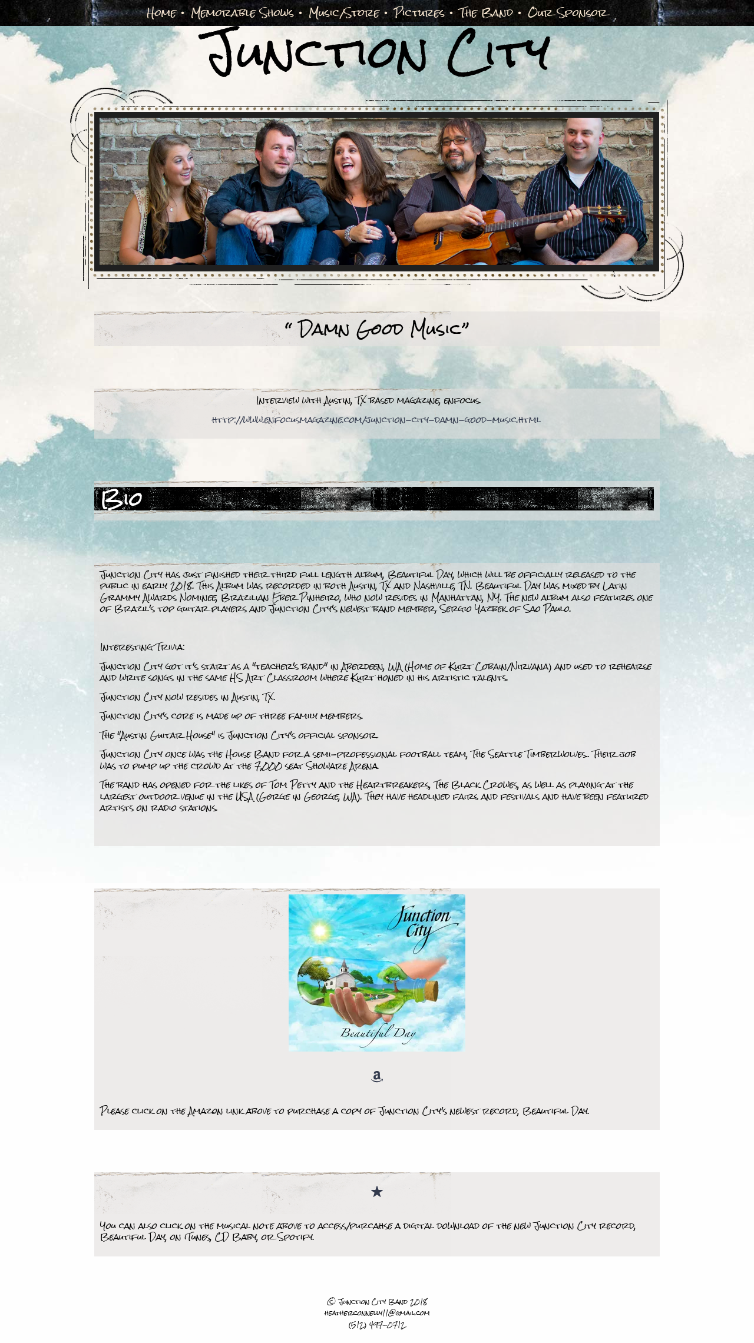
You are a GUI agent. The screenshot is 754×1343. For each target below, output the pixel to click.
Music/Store (344, 13)
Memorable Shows (242, 13)
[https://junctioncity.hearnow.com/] (377, 1193)
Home (161, 13)
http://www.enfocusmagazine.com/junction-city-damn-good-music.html (376, 419)
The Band (486, 13)
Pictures (419, 13)
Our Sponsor (567, 13)
